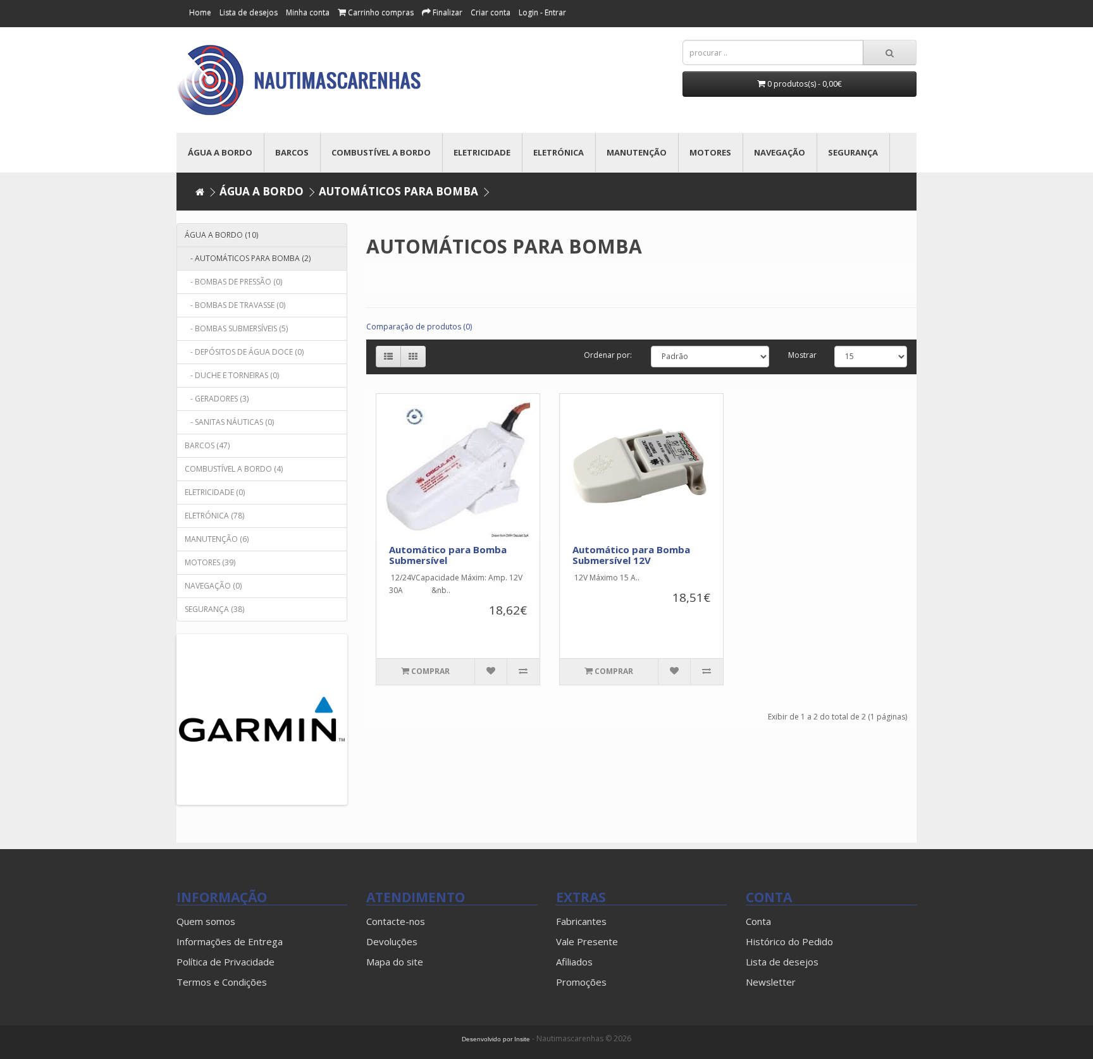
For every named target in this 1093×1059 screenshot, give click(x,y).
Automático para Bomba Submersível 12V (631, 554)
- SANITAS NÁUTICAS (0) (229, 422)
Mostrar (802, 355)
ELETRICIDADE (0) (215, 492)
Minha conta (308, 12)
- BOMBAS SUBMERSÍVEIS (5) (236, 328)
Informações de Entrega (229, 941)
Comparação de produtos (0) (419, 326)
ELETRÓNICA (558, 152)
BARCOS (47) (207, 445)
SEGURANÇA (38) (214, 609)
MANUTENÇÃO (637, 152)
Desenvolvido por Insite (496, 1039)
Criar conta (490, 12)
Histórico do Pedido (789, 941)
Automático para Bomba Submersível (448, 554)
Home (200, 12)
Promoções (581, 982)
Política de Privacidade (225, 961)
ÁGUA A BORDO (220, 152)
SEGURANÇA (853, 152)
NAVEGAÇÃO (779, 152)
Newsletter (771, 982)
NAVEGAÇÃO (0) (213, 585)
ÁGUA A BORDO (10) (221, 235)
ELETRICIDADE (482, 152)
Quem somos (205, 921)
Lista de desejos (782, 961)
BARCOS (292, 152)
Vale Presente (587, 941)
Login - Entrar (542, 12)
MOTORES (710, 152)
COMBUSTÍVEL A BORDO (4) (234, 468)
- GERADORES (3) (217, 398)
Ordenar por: (608, 355)
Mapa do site (394, 961)
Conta (758, 921)
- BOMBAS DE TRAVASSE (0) (235, 305)
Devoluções (391, 941)
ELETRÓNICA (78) (214, 515)
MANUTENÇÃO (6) (217, 539)
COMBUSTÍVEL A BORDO (381, 152)
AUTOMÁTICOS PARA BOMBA (398, 191)
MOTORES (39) (210, 562)
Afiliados (574, 961)
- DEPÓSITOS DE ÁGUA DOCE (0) (244, 351)
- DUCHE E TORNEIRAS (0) (232, 375)
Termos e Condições (221, 982)
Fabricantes (581, 921)
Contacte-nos (395, 921)
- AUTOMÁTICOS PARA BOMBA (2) (248, 258)
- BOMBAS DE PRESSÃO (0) (233, 281)
